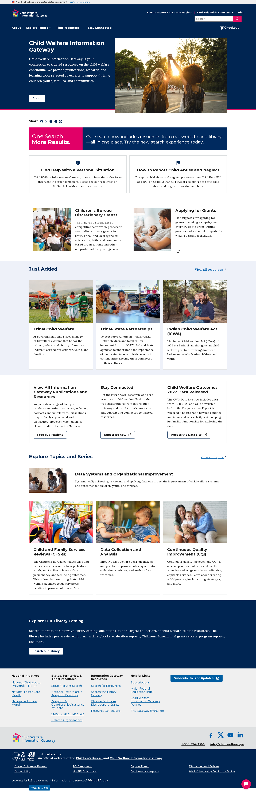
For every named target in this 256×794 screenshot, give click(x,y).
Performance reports (145, 771)
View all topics (212, 457)
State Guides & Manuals (67, 714)
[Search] (237, 19)
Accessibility (22, 771)
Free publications (50, 434)
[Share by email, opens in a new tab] (51, 122)
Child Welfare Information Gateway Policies (145, 701)
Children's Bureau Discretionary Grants (105, 703)
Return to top (39, 787)
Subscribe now (113, 434)
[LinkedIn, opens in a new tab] (240, 735)
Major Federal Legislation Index (142, 690)
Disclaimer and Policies (204, 766)
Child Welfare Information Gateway (136, 758)
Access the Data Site (184, 434)
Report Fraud (140, 766)
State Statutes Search (66, 685)
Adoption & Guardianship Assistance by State (67, 705)
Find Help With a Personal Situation (220, 12)
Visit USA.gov (98, 780)
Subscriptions (140, 682)
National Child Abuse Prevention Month (26, 684)
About (37, 98)
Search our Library (44, 651)
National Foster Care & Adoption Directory (66, 693)
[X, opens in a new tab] (220, 735)
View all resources (209, 269)
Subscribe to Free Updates (192, 678)
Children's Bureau (89, 758)
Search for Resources (106, 685)
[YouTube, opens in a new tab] (230, 735)
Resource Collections (105, 710)
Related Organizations (66, 720)
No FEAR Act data (84, 771)
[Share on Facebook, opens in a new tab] (41, 122)
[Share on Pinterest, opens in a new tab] (60, 122)
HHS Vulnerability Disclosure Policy (212, 771)
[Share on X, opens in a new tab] (46, 122)
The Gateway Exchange (147, 710)
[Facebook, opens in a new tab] (211, 735)
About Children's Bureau (30, 766)
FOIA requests (82, 766)
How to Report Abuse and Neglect (169, 13)
